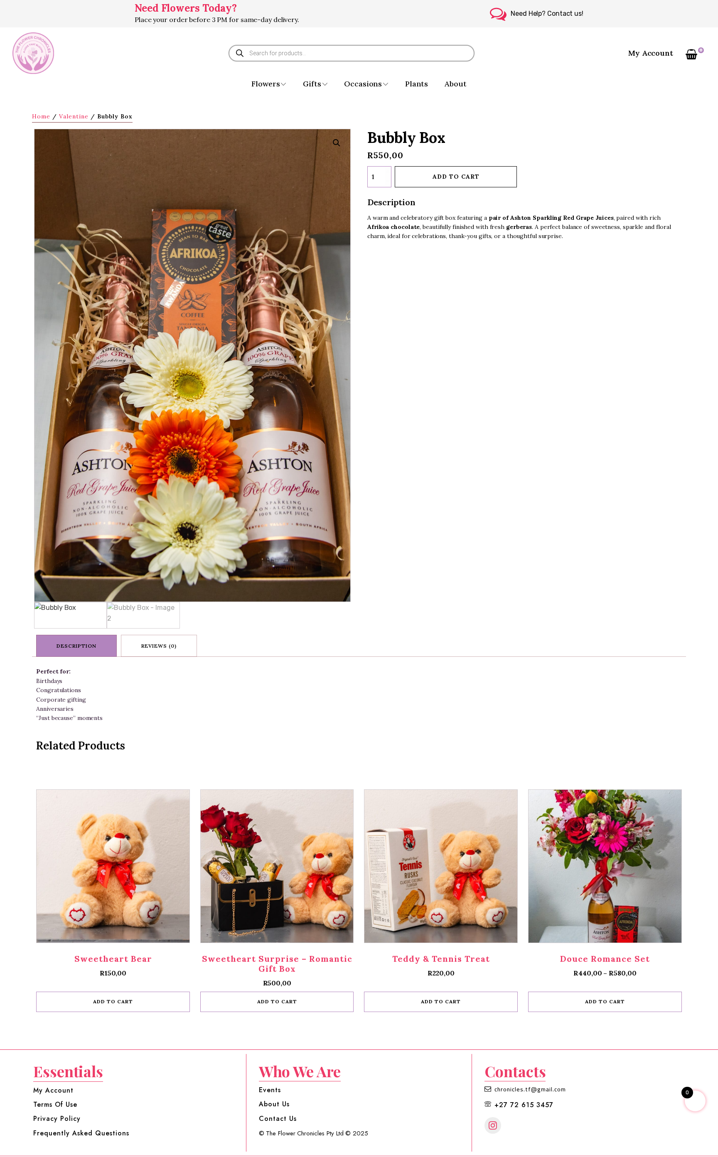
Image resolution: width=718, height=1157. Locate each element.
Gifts (312, 83)
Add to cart (456, 176)
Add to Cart (605, 1001)
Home (41, 116)
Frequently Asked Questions (81, 1133)
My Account (650, 53)
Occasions (363, 83)
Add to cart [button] (113, 1001)
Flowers (265, 83)
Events (270, 1090)
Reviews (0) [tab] (159, 646)
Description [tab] (76, 646)
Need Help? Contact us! (547, 13)
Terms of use (55, 1104)
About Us (274, 1104)
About (456, 83)
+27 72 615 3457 (523, 1105)
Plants (416, 83)
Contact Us (278, 1118)
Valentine (74, 116)
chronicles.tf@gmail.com (530, 1090)
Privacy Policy (57, 1118)
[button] (336, 142)
